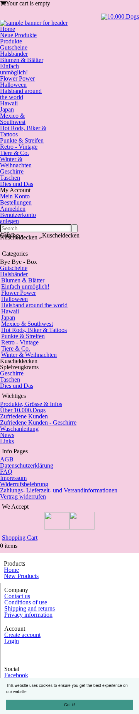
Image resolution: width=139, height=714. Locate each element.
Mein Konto (15, 196)
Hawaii (9, 103)
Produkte (11, 41)
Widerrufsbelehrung (24, 484)
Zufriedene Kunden (24, 416)
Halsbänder (14, 53)
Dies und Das (16, 184)
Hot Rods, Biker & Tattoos (23, 131)
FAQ (6, 471)
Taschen (10, 177)
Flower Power (17, 78)
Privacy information (28, 614)
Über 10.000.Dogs (23, 410)
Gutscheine (13, 47)
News (7, 435)
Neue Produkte (18, 35)
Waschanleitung (19, 428)
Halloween (13, 84)
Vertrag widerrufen (23, 496)
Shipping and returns (29, 608)
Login (11, 641)
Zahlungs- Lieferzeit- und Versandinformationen (58, 490)
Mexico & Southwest (12, 118)
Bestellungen (16, 202)
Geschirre (12, 171)
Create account (22, 634)
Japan (7, 109)
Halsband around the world (21, 94)
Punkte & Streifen (22, 140)
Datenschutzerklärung (26, 465)
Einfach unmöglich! (14, 69)
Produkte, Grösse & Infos (31, 404)
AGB (7, 459)
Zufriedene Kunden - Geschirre (38, 422)
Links (7, 441)
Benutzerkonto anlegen (18, 218)
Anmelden (12, 208)
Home (7, 29)
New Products (21, 576)
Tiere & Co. (14, 153)
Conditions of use (25, 602)
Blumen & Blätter (21, 60)
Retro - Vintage (18, 146)
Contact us (17, 596)
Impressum (13, 478)
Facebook (16, 675)
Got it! (69, 704)
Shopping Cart (19, 537)
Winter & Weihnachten (16, 162)
